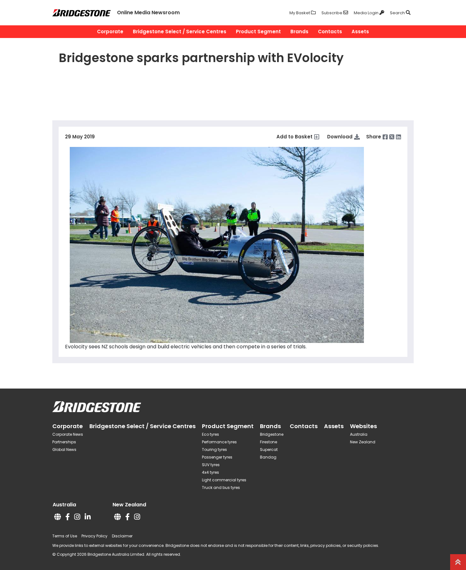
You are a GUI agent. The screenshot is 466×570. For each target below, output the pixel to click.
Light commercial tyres (224, 480)
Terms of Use (64, 536)
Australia (358, 434)
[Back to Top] (458, 562)
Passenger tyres (217, 457)
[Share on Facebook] (385, 137)
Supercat (269, 449)
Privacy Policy (94, 536)
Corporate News (67, 434)
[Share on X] (391, 137)
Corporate (110, 31)
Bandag (268, 457)
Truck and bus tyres (221, 487)
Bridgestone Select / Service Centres (179, 31)
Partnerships (64, 442)
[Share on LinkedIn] (398, 137)
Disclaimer (122, 536)
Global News (64, 449)
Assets (360, 31)
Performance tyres (219, 442)
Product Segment (258, 31)
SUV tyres (211, 464)
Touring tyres (214, 449)
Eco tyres (210, 434)
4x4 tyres (210, 472)
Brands (299, 31)
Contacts (330, 31)
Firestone (268, 442)
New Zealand (362, 442)
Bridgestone (271, 434)
